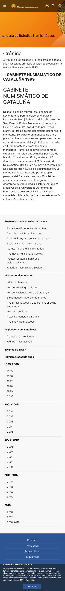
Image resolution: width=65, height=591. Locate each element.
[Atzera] (4, 75)
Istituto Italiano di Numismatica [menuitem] (25, 248)
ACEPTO (32, 586)
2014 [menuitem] (10, 492)
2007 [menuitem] (10, 451)
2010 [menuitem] (10, 466)
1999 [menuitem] (10, 391)
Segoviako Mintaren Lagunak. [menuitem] (24, 233)
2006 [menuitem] (10, 446)
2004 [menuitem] (10, 426)
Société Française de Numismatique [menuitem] (28, 238)
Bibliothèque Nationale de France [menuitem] (26, 297)
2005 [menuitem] (10, 431)
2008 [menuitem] (10, 456)
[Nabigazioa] (4, 6)
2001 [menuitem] (10, 411)
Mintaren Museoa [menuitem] (17, 282)
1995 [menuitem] (10, 371)
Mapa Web (32, 556)
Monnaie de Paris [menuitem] (17, 311)
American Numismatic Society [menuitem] (25, 267)
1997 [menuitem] (10, 381)
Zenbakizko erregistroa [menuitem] (20, 336)
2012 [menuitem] (10, 481)
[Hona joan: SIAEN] (24, 6)
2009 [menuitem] (10, 461)
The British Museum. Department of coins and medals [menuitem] (31, 304)
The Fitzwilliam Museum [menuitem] (21, 321)
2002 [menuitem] (10, 416)
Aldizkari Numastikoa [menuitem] (19, 341)
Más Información (27, 580)
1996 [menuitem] (10, 376)
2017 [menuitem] (10, 517)
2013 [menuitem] (10, 487)
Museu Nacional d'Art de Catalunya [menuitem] (28, 292)
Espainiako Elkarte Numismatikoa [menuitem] (26, 228)
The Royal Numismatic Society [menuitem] (25, 253)
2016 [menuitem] (10, 512)
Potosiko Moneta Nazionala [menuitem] (23, 316)
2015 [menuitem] (10, 497)
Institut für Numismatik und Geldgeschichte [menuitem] (23, 260)
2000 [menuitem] (10, 396)
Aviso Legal (32, 545)
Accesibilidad (33, 551)
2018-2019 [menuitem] (13, 522)
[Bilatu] (53, 5)
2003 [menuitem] (10, 421)
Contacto (32, 540)
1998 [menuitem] (10, 386)
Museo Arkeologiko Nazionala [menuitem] (24, 287)
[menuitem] (32, 221)
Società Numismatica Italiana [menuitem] (24, 243)
